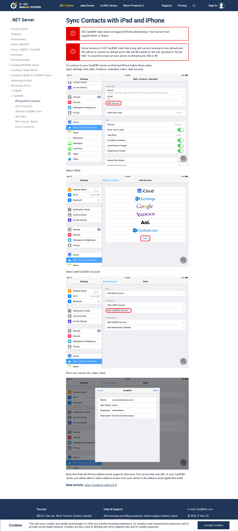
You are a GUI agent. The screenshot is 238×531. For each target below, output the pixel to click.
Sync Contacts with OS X (101, 485)
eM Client (20, 116)
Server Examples (20, 59)
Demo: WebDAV (20, 44)
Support (167, 5)
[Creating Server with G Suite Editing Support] (10, 71)
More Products (132, 5)
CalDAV (17, 90)
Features (16, 34)
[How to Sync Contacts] (12, 96)
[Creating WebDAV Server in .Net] (10, 66)
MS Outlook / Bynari (26, 121)
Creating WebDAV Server (25, 65)
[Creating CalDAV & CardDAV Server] (10, 76)
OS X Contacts (23, 106)
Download (16, 54)
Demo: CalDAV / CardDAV (25, 49)
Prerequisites (18, 39)
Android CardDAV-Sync (28, 111)
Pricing (182, 5)
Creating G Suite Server (24, 70)
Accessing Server (21, 85)
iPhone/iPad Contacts (27, 101)
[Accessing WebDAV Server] (10, 86)
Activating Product (21, 80)
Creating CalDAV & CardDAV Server (31, 75)
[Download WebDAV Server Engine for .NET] (10, 55)
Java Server (87, 5)
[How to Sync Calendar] (12, 91)
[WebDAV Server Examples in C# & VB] (10, 60)
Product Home (19, 29)
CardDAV (18, 95)
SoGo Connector (25, 126)
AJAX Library (109, 5)
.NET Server (66, 5)
